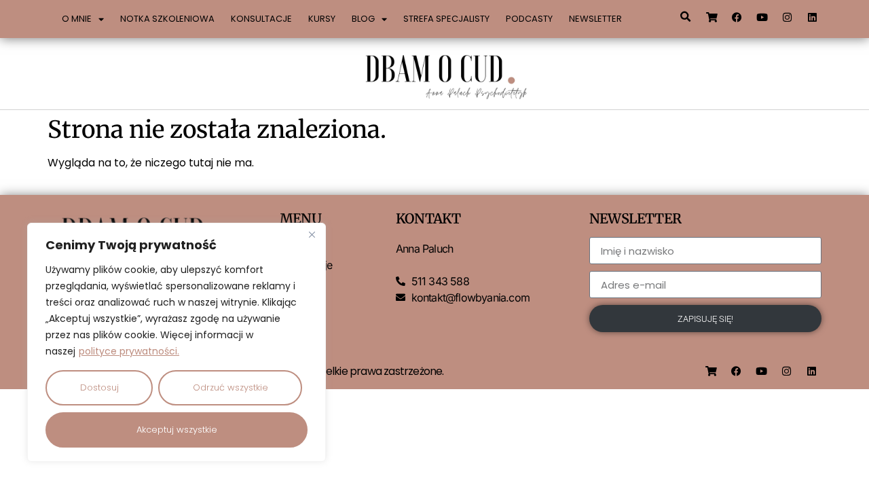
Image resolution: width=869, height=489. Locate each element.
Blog (363, 18)
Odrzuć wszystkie (230, 387)
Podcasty (529, 18)
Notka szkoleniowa (167, 18)
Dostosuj (99, 387)
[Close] (311, 234)
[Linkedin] (812, 17)
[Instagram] (787, 17)
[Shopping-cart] (712, 17)
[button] (685, 16)
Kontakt (297, 314)
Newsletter (595, 18)
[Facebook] (737, 17)
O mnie (77, 18)
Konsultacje (261, 18)
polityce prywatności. (129, 351)
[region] (176, 342)
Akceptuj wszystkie (176, 429)
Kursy (321, 18)
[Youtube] (762, 17)
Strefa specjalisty (446, 18)
